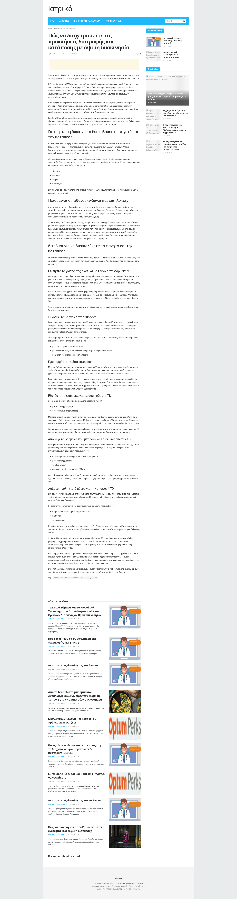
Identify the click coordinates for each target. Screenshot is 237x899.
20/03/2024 (71, 669)
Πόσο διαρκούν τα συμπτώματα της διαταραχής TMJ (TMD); (72, 640)
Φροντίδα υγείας (113, 21)
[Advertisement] (144, 8)
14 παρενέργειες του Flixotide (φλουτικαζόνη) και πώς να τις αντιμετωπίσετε (175, 145)
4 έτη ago (167, 46)
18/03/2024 (71, 726)
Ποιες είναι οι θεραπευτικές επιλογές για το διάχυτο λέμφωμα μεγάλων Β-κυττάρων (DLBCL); (76, 749)
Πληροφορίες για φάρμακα (87, 21)
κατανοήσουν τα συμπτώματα (66, 578)
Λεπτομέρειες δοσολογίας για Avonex (73, 665)
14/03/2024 (71, 804)
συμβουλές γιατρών (89, 578)
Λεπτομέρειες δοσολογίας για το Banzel (74, 800)
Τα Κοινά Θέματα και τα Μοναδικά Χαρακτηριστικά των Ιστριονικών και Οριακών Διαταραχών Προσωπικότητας (74, 611)
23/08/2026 (168, 136)
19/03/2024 (71, 703)
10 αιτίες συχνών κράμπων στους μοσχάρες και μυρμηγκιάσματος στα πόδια (167, 96)
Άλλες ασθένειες (70, 28)
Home (52, 21)
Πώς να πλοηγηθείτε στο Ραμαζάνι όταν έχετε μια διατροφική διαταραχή (75, 829)
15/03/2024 (71, 781)
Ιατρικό (60, 8)
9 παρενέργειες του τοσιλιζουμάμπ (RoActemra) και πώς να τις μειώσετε (174, 129)
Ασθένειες (64, 21)
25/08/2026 (153, 103)
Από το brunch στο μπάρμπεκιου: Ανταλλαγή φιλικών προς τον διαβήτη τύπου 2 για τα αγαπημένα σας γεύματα (75, 695)
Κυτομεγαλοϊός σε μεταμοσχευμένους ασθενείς (172, 40)
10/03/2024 (71, 834)
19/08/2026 (168, 152)
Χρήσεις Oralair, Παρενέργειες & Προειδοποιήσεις (171, 55)
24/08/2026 (168, 119)
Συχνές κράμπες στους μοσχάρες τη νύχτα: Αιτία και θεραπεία (175, 113)
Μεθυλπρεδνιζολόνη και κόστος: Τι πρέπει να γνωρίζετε (72, 720)
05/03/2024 (74, 54)
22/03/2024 (71, 619)
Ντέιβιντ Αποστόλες (58, 54)
